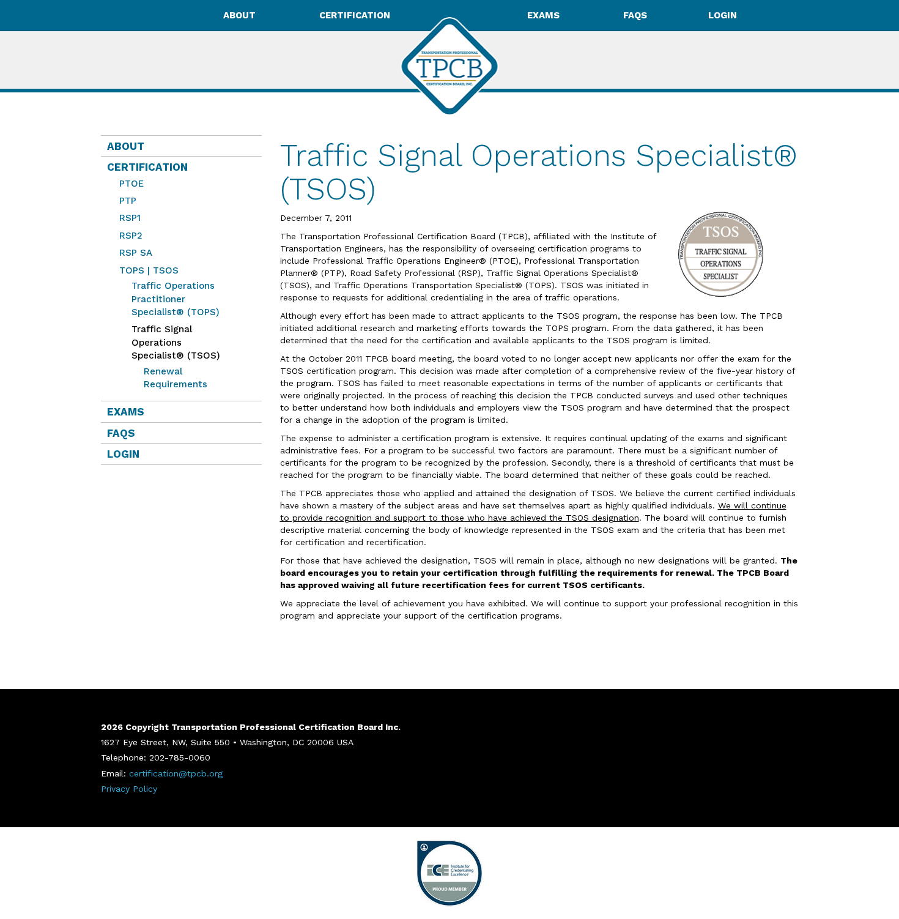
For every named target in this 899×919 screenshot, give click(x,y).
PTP (127, 200)
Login (722, 15)
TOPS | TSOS (149, 270)
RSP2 (130, 235)
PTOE (131, 183)
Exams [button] (543, 15)
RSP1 (130, 217)
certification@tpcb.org (176, 773)
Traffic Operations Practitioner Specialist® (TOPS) (175, 299)
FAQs (635, 15)
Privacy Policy (129, 789)
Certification (147, 167)
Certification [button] (354, 15)
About (125, 146)
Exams (125, 412)
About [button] (239, 15)
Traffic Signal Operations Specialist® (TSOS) (172, 342)
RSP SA (135, 252)
